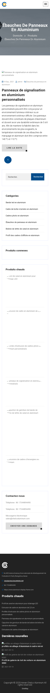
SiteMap (25, 689)
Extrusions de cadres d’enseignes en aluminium (20, 630)
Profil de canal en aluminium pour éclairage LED (20, 603)
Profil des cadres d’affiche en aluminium (22, 235)
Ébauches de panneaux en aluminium (25, 39)
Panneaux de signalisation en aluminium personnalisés (23, 95)
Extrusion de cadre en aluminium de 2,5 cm (18, 608)
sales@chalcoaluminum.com (13, 580)
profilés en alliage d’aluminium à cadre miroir (22, 646)
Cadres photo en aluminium (17, 216)
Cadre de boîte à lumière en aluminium (22, 209)
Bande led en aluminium (16, 202)
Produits (32, 35)
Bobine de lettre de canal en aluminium (22, 229)
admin (20, 82)
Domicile (17, 35)
